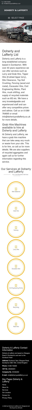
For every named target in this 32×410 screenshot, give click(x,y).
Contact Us (6, 395)
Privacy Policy (7, 398)
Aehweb (20, 408)
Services (5, 390)
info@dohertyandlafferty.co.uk (11, 3)
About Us (5, 387)
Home (4, 384)
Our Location (6, 392)
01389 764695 (7, 2)
